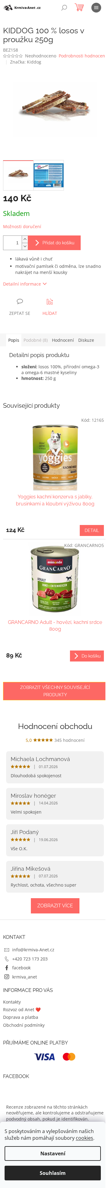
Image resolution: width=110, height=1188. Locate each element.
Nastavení (52, 1153)
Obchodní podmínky (24, 1025)
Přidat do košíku (58, 242)
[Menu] (96, 8)
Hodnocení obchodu (55, 726)
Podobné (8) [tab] (36, 340)
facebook (21, 968)
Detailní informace (22, 284)
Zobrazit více (55, 906)
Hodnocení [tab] (63, 340)
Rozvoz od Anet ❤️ (22, 1009)
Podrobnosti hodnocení (82, 56)
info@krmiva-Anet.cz (33, 950)
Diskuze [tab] (86, 340)
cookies (84, 1138)
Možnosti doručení (22, 226)
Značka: (25, 62)
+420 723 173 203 (30, 959)
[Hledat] (64, 8)
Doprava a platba (20, 1017)
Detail (92, 530)
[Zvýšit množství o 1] (25, 239)
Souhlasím (53, 1173)
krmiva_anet (24, 977)
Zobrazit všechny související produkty (55, 691)
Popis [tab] (13, 340)
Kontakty (12, 1002)
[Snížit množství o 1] (25, 246)
